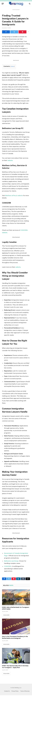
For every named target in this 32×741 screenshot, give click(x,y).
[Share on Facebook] (6, 31)
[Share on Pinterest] (22, 31)
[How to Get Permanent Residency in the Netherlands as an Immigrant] (16, 626)
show (12, 66)
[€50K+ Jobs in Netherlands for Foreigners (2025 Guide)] (16, 597)
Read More (6, 615)
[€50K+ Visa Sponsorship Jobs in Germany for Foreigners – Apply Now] (16, 656)
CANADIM (7, 566)
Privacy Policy (15, 691)
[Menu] (3, 4)
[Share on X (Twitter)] (14, 31)
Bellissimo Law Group (11, 561)
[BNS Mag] (16, 3)
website (10, 160)
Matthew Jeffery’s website (14, 195)
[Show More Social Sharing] (28, 31)
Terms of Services (25, 691)
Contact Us (7, 691)
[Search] (29, 4)
